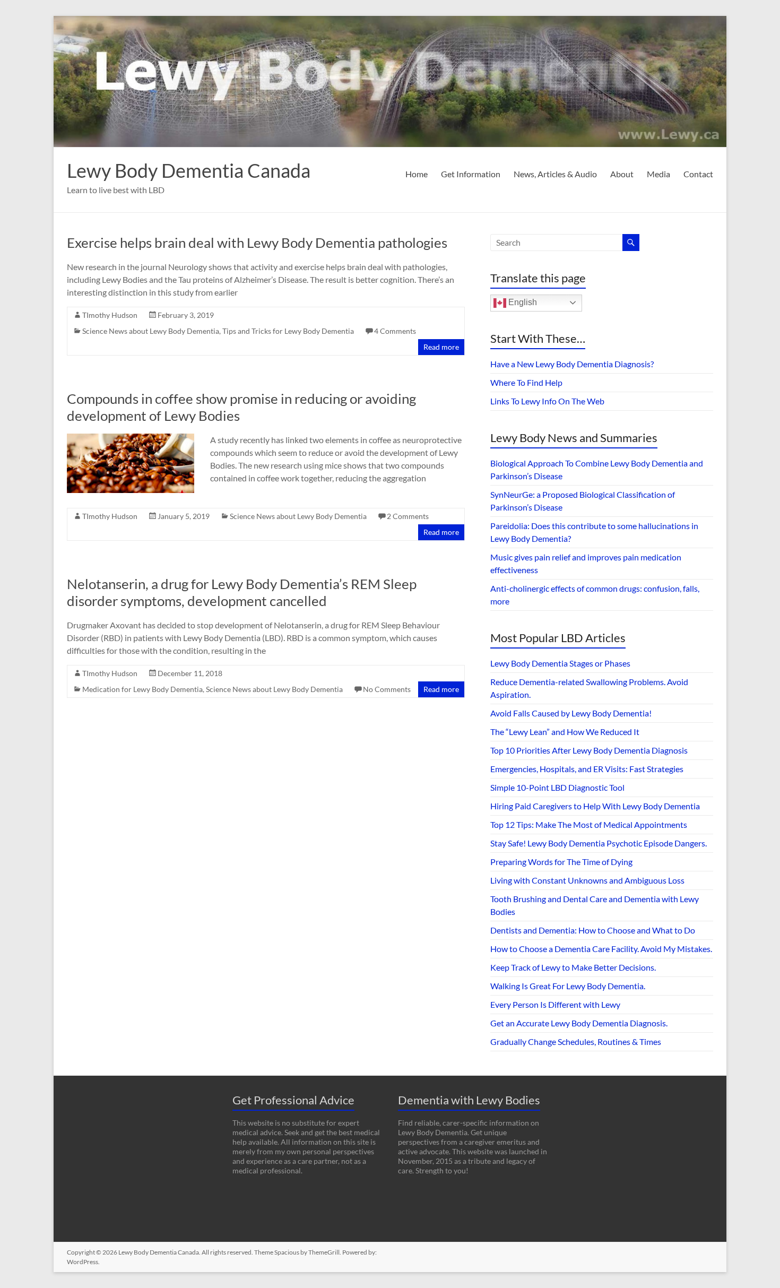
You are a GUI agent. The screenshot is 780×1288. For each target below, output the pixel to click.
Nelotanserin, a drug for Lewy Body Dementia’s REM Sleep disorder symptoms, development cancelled (242, 592)
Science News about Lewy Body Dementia (150, 330)
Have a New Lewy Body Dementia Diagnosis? (572, 364)
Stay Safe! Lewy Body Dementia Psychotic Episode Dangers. (598, 843)
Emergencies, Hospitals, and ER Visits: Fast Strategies (586, 769)
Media (658, 174)
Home (416, 174)
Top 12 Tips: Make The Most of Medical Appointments (588, 824)
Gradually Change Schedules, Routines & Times (575, 1041)
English (521, 302)
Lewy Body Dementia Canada (188, 170)
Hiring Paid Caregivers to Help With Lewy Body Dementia (595, 806)
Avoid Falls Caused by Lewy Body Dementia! (571, 713)
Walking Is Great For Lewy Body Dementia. (567, 986)
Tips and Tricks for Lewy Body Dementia (288, 330)
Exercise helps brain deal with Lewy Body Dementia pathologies (257, 242)
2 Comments (408, 516)
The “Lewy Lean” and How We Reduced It (564, 732)
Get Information (470, 174)
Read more (441, 346)
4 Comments (395, 330)
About (622, 174)
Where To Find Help (526, 382)
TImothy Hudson (109, 314)
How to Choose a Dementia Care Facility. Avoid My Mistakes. (601, 949)
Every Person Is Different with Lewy (555, 1004)
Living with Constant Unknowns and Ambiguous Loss (587, 880)
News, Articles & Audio (555, 174)
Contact (698, 174)
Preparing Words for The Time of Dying (561, 862)
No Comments (387, 689)
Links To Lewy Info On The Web (547, 401)
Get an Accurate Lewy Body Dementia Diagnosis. (579, 1023)
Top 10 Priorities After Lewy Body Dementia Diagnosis (589, 750)
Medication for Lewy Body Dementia (142, 689)
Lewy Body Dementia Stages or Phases (560, 663)
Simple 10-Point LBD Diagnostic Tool (557, 787)
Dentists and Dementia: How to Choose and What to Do (592, 930)
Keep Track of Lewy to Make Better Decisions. (573, 967)
